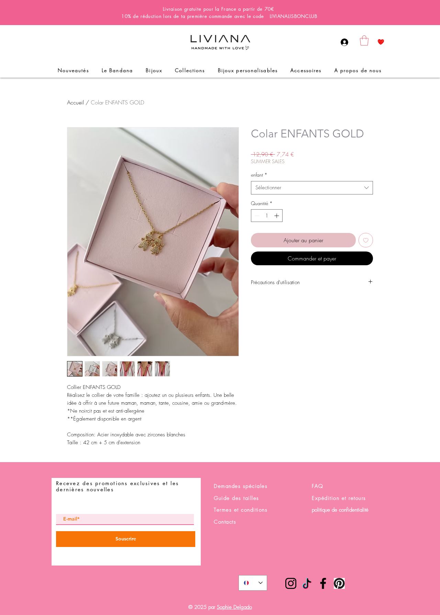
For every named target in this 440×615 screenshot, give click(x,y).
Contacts (225, 521)
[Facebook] (323, 583)
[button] (364, 40)
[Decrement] (256, 216)
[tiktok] (306, 583)
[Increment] (277, 216)
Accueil (75, 102)
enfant (259, 174)
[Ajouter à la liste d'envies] (366, 240)
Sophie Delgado (234, 607)
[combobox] (312, 187)
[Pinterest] (339, 583)
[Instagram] (290, 583)
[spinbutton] (267, 216)
